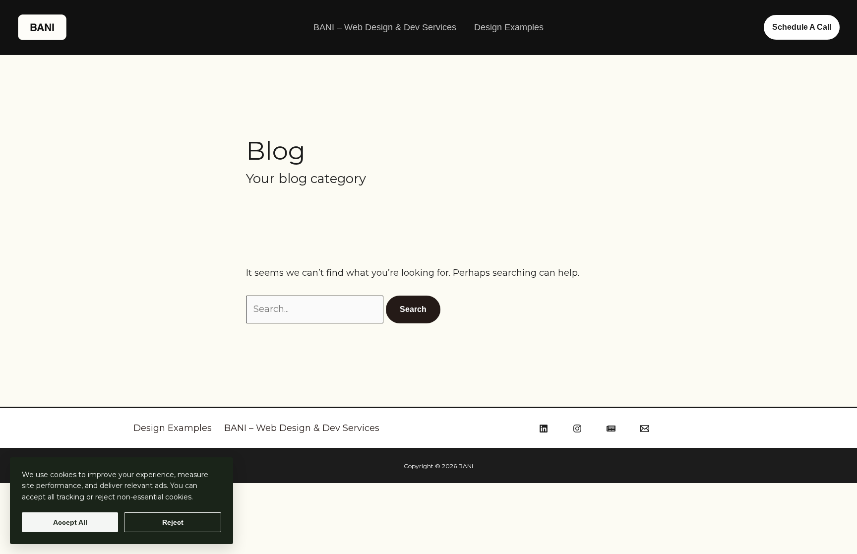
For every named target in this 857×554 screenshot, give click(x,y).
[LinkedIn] (543, 428)
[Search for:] (316, 309)
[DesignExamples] (611, 428)
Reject (173, 522)
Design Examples (509, 27)
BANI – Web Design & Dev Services (384, 27)
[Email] (644, 428)
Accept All (70, 522)
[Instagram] (577, 428)
